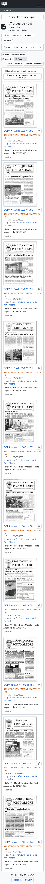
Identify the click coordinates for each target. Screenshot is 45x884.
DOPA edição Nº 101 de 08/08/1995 (19, 526)
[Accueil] (5, 4)
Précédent (17, 879)
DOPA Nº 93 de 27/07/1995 (18, 209)
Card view (9, 59)
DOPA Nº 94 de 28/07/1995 (18, 289)
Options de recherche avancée (20, 47)
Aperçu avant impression (15, 54)
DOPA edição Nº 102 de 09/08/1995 (19, 605)
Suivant (28, 879)
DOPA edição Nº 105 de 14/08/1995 (19, 842)
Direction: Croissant (33, 64)
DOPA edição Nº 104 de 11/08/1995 (19, 763)
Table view (21, 59)
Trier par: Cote (14, 64)
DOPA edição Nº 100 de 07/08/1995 (19, 447)
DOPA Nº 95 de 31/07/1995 (18, 368)
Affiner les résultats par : (22, 17)
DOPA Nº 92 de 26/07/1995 (18, 130)
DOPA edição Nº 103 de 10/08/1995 (19, 684)
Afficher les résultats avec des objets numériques (24, 76)
